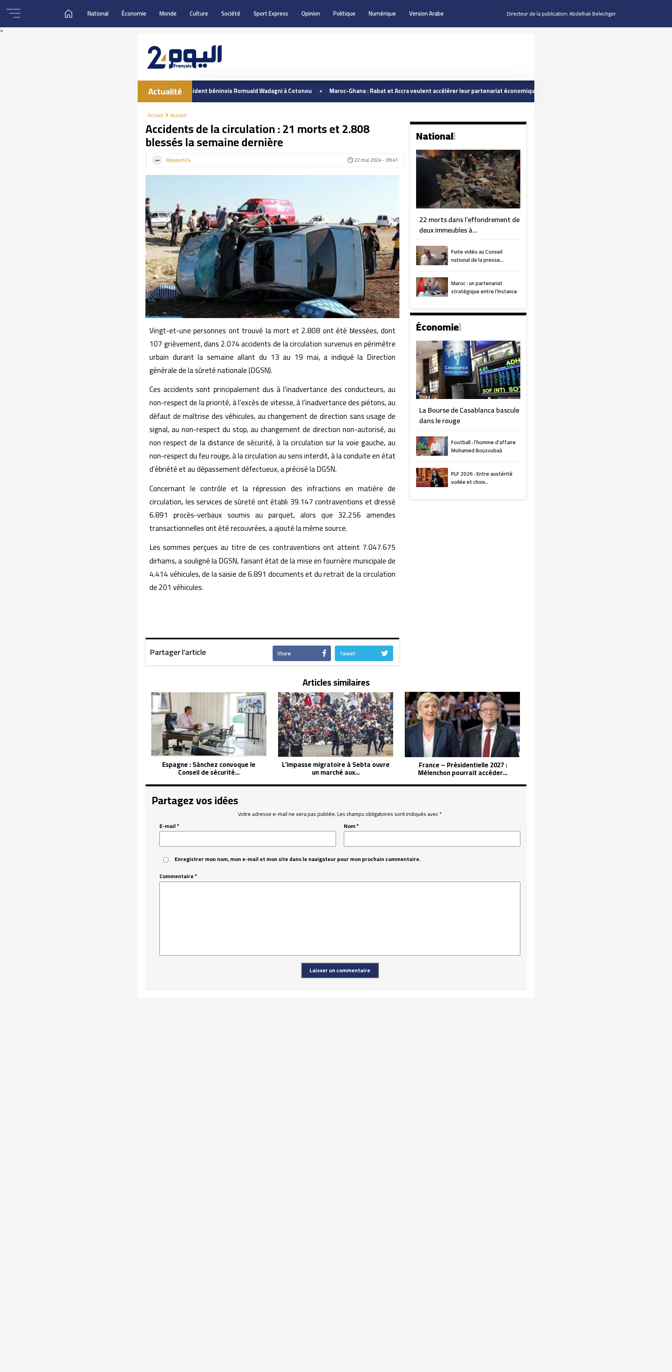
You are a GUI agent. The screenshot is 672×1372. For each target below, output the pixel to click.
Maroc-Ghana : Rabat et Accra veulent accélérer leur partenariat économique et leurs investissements (429, 90)
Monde (168, 13)
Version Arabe (426, 13)
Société (230, 13)
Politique (344, 13)
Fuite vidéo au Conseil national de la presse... (477, 256)
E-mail (169, 826)
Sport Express (271, 13)
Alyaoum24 (178, 160)
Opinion (310, 13)
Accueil (155, 115)
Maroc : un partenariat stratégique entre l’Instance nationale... (484, 287)
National (98, 13)
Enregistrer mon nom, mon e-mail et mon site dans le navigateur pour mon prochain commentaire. (298, 859)
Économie (134, 13)
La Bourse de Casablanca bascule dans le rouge (469, 415)
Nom (351, 826)
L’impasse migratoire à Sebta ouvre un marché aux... (336, 769)
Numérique (382, 13)
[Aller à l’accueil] (184, 57)
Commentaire (178, 876)
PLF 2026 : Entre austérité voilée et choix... (482, 478)
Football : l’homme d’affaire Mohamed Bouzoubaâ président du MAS (483, 446)
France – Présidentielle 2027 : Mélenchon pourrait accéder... (463, 769)
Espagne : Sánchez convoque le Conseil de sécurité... (209, 769)
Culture (199, 13)
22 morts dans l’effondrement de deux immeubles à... (469, 225)
